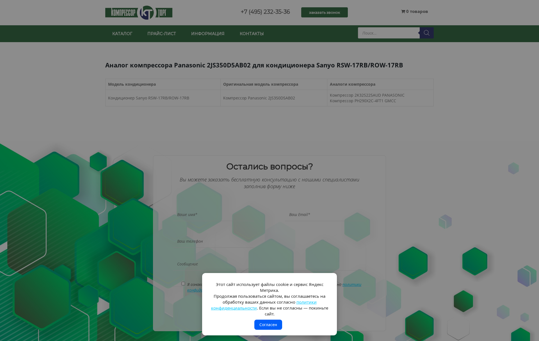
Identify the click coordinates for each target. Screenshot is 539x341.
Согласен (268, 324)
